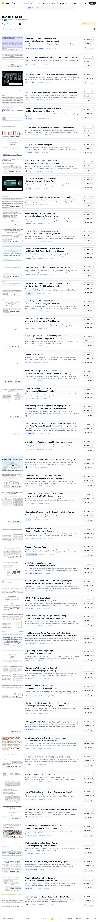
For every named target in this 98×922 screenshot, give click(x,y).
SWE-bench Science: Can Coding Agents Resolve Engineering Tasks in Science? (41, 844)
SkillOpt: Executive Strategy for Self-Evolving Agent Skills (48, 861)
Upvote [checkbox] (89, 39)
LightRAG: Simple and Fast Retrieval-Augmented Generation (50, 792)
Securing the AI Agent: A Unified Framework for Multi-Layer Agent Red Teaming (43, 109)
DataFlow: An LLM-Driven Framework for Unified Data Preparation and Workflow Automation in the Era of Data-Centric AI (51, 634)
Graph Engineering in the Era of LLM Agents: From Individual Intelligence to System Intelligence (45, 337)
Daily (3, 24)
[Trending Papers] (20, 24)
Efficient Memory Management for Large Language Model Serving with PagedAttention (44, 232)
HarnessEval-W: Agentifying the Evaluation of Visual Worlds (49, 512)
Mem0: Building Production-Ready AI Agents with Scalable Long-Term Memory (42, 319)
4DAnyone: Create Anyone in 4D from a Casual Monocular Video (51, 74)
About (35, 919)
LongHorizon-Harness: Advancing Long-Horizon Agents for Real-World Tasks (41, 179)
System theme (8, 919)
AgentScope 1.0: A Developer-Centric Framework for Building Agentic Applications (43, 302)
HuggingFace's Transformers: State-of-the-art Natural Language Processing (41, 669)
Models (42, 3)
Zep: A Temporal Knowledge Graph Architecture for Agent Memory (39, 651)
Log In (86, 3)
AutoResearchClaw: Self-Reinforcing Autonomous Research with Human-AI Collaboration (45, 739)
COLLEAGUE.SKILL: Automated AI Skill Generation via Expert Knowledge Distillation (43, 162)
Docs (69, 3)
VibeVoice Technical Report (36, 547)
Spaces (61, 3)
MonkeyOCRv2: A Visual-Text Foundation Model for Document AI (51, 809)
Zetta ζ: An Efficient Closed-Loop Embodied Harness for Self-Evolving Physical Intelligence (44, 477)
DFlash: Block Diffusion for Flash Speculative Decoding (47, 757)
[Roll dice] (94, 29)
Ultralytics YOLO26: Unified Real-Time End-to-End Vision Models (51, 722)
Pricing (75, 3)
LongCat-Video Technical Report (38, 144)
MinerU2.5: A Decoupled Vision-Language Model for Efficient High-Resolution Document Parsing (44, 249)
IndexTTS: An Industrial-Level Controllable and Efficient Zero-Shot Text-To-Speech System (44, 494)
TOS (19, 919)
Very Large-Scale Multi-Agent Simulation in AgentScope (48, 267)
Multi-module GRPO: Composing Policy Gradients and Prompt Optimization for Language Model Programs (47, 704)
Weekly (9, 24)
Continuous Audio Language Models (40, 774)
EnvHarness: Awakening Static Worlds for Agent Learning (48, 197)
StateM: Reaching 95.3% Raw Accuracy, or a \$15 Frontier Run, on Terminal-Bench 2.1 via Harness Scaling (48, 372)
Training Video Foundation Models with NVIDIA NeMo (47, 897)
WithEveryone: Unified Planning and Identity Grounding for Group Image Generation (43, 826)
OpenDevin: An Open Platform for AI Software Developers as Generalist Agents (42, 214)
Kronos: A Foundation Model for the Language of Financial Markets (39, 389)
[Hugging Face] (52, 918)
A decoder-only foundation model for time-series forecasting (50, 442)
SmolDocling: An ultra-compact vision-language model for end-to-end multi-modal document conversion (47, 406)
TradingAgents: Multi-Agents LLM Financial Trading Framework (51, 92)
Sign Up (92, 3)
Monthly (15, 24)
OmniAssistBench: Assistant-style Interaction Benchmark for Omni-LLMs (41, 686)
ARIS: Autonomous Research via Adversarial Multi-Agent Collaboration (40, 564)
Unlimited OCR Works (34, 354)
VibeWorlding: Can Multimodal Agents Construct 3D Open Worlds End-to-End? (41, 879)
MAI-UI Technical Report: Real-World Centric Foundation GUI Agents (40, 599)
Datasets (52, 3)
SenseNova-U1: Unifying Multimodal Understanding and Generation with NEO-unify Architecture (46, 284)
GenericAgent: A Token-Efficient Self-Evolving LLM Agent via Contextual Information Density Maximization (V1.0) (48, 581)
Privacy (27, 919)
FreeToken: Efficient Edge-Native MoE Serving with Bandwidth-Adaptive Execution (43, 39)
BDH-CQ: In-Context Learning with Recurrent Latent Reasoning (51, 57)
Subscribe (66, 8)
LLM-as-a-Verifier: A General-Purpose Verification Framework (50, 127)
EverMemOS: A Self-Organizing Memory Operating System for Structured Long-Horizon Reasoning (45, 616)
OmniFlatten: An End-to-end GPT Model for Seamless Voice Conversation (41, 529)
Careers (44, 919)
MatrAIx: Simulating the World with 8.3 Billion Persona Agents (50, 459)
